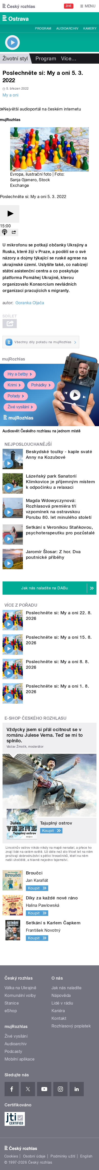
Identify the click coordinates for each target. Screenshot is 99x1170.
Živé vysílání (18, 407)
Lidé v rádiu (62, 1003)
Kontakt (59, 1018)
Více (68, 58)
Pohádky (39, 385)
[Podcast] (4, 232)
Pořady (14, 396)
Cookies (11, 1156)
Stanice (12, 1003)
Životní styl (15, 58)
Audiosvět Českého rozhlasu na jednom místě (41, 431)
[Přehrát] (9, 214)
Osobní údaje (34, 1156)
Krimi (12, 385)
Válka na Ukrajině (20, 987)
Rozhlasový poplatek (71, 1026)
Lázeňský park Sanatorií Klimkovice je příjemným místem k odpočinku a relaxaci (60, 481)
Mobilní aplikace (20, 1059)
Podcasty (13, 1051)
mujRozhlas (13, 359)
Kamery (89, 28)
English (86, 1156)
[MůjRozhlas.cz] (10, 120)
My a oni (11, 95)
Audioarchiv (67, 28)
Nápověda (61, 995)
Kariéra (58, 1010)
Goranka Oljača (29, 302)
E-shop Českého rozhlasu (36, 718)
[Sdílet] (13, 232)
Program (43, 28)
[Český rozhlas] (19, 6)
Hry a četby (18, 374)
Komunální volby (20, 995)
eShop (11, 1010)
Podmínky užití (63, 1156)
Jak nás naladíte (67, 987)
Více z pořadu (21, 605)
